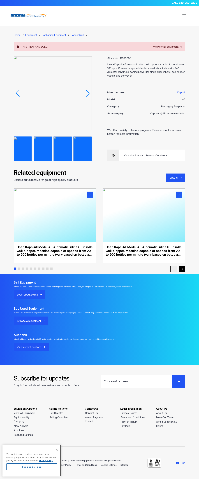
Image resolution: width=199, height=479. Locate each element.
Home (17, 35)
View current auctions (29, 347)
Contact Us (91, 413)
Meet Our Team (165, 417)
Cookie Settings (109, 465)
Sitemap (124, 465)
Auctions (19, 430)
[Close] (56, 449)
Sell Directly (56, 413)
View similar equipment (165, 46)
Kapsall (181, 92)
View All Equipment (24, 413)
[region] (31, 461)
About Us (161, 413)
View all (173, 177)
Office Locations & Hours (166, 423)
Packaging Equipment (54, 35)
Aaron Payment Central (94, 419)
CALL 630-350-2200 (184, 2)
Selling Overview (58, 417)
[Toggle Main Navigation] (184, 16)
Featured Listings (23, 434)
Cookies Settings (32, 467)
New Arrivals (21, 425)
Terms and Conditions (132, 417)
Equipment (31, 35)
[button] (15, 269)
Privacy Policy (128, 413)
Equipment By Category (21, 419)
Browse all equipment (29, 320)
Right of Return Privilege (128, 423)
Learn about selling (27, 294)
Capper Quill (77, 35)
